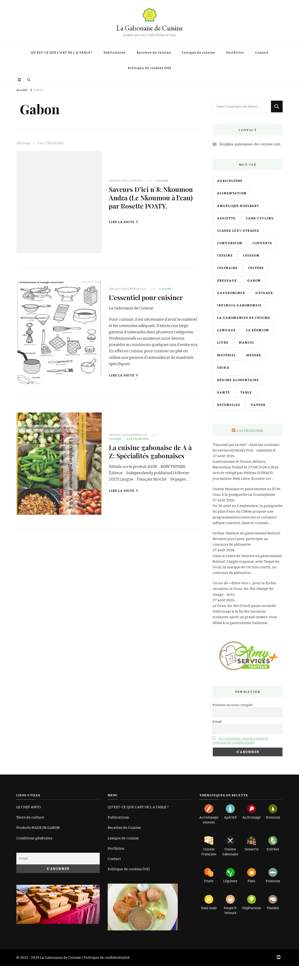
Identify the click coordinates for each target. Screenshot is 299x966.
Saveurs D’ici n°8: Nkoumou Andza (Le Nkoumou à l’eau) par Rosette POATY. (151, 197)
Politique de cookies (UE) (149, 68)
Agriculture (229, 181)
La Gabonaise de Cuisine (149, 28)
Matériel (226, 355)
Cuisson (251, 255)
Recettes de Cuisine (154, 52)
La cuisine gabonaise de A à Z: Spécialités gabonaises (150, 451)
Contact (261, 52)
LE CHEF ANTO (28, 807)
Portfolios (235, 52)
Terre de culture (30, 817)
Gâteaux (264, 293)
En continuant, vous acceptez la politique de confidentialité (240, 741)
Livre (222, 343)
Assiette (226, 218)
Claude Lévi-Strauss (238, 231)
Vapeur (257, 405)
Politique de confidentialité (107, 957)
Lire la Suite (122, 222)
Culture (256, 268)
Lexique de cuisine (198, 52)
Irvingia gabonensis (239, 305)
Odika (223, 368)
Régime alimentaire (238, 380)
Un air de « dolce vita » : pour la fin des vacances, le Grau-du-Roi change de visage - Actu (244, 588)
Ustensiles (228, 405)
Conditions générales (34, 838)
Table (246, 392)
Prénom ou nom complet (233, 705)
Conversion (229, 243)
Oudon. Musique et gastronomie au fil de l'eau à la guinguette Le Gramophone (247, 492)
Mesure (253, 355)
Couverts (262, 243)
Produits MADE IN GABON (38, 828)
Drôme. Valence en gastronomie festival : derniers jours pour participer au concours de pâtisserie (247, 539)
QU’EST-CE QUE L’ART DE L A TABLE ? (62, 52)
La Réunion (257, 330)
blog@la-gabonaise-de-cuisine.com (250, 144)
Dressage (227, 281)
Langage (226, 330)
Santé (223, 392)
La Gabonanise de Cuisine (243, 318)
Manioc (246, 343)
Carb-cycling (260, 218)
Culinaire (227, 268)
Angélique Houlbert (238, 206)
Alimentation (231, 193)
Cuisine (162, 180)
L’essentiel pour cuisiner (146, 297)
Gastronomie (137, 439)
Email (217, 722)
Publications (114, 52)
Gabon (254, 281)
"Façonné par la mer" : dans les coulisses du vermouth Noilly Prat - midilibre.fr (246, 447)
